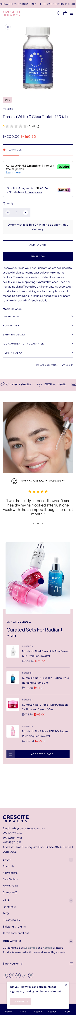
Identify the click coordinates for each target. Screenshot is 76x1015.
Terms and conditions (16, 933)
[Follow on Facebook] (5, 975)
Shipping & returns (14, 926)
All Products (10, 872)
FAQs (6, 913)
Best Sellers (10, 879)
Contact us (9, 906)
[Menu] (71, 13)
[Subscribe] (71, 963)
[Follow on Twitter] (24, 975)
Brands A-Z (10, 892)
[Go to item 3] (42, 523)
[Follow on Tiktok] (18, 975)
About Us (8, 866)
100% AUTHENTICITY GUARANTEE (23, 343)
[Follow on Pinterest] (30, 975)
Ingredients (11, 316)
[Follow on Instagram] (11, 975)
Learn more (20, 1001)
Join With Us (12, 941)
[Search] (59, 13)
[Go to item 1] (33, 523)
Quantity (8, 203)
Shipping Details (14, 334)
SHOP (7, 859)
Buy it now (38, 256)
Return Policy (13, 352)
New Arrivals (10, 885)
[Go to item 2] (38, 523)
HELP (6, 900)
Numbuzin (27, 646)
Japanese (31, 947)
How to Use (11, 325)
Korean (47, 947)
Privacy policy (11, 920)
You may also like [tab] (38, 788)
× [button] (66, 984)
